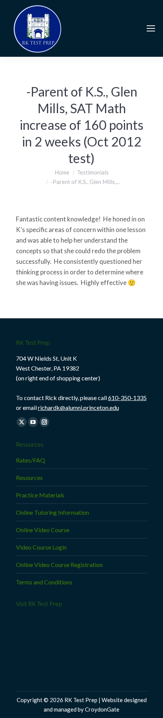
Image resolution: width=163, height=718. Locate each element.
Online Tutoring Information (52, 512)
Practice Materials (40, 494)
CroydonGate (102, 709)
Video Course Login (41, 547)
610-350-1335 (127, 397)
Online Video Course (42, 529)
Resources (29, 477)
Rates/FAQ (30, 460)
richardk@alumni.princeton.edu (78, 407)
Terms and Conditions (44, 582)
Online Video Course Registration (59, 564)
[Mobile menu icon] (150, 28)
